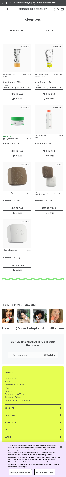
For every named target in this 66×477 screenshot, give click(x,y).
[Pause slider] (6, 3)
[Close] (61, 447)
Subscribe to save (13, 397)
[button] (33, 3)
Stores (8, 381)
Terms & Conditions (48, 464)
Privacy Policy (44, 457)
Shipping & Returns (14, 384)
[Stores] (54, 8)
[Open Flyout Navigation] (4, 9)
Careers (8, 390)
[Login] (58, 8)
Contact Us (10, 378)
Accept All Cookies (45, 472)
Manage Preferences (20, 472)
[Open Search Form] (8, 9)
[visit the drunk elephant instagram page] (33, 316)
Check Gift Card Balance (17, 400)
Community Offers (14, 394)
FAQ (7, 387)
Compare (18, 99)
